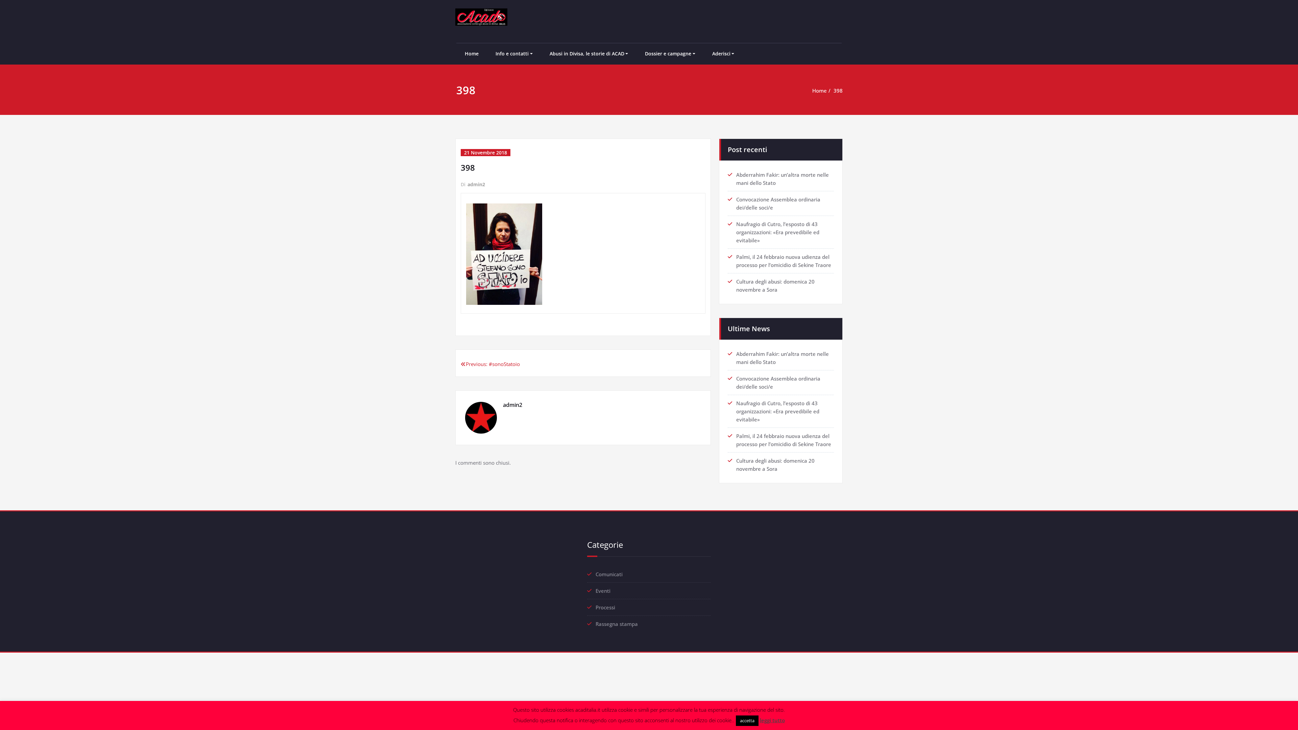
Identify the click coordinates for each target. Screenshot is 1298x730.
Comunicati (609, 574)
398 (838, 90)
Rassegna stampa (617, 623)
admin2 (476, 184)
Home (472, 53)
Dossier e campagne (668, 53)
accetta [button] (747, 720)
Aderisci (721, 53)
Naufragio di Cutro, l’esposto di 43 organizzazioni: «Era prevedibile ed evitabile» (777, 232)
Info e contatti (512, 53)
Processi (605, 607)
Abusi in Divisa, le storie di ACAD (587, 53)
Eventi (603, 590)
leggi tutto (772, 720)
